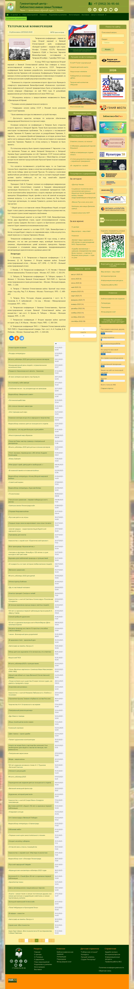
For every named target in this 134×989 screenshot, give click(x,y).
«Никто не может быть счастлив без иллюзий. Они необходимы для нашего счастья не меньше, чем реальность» (28, 748)
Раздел (104, 39)
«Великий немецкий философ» (20, 788)
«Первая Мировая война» (18, 511)
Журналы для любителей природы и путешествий (28, 558)
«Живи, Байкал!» (14, 459)
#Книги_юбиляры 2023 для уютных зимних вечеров (28, 359)
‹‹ (83, 329)
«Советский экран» (15, 482)
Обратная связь (105, 971)
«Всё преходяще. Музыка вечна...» (21, 546)
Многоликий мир (77, 107)
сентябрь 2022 (76, 321)
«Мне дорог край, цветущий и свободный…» (25, 465)
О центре (14, 15)
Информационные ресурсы (112, 280)
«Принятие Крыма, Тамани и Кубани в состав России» (29, 699)
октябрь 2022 (76, 317)
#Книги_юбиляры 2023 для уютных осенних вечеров (29, 447)
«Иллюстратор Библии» (17, 582)
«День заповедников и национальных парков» (26, 888)
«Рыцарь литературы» (16, 353)
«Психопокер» (14, 494)
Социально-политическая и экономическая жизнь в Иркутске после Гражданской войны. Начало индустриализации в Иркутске (84, 193)
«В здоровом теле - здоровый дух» (22, 640)
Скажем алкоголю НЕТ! (81, 213)
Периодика (105, 307)
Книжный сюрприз (15, 728)
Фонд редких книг (108, 312)
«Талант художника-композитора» (21, 740)
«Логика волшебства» (17, 400)
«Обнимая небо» (14, 829)
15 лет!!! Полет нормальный (80, 63)
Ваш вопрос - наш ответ (81, 231)
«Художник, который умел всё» (20, 794)
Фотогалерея (74, 15)
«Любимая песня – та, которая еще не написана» (27, 388)
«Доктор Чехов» (78, 184)
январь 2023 (76, 304)
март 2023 (75, 296)
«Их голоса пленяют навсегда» (20, 406)
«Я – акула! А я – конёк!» (82, 51)
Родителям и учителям (58, 15)
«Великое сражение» (16, 570)
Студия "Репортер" (88, 959)
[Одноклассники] (16, 338)
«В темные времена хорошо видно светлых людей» (28, 605)
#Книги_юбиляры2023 (17, 777)
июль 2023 (75, 279)
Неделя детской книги (79, 67)
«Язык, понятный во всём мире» (20, 722)
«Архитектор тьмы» (15, 882)
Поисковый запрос (109, 32)
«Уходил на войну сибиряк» (19, 841)
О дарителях (39, 959)
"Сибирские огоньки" (89, 952)
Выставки (85, 15)
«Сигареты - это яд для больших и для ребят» (26, 429)
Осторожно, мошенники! (16, 18)
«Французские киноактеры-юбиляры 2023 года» (27, 870)
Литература (105, 303)
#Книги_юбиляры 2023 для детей (21, 576)
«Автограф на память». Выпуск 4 (20, 919)
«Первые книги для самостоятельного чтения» (26, 835)
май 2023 (74, 287)
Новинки (43, 15)
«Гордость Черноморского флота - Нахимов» (26, 371)
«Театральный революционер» (20, 710)
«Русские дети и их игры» (18, 517)
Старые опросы (107, 388)
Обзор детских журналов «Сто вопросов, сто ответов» (29, 652)
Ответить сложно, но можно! (81, 141)
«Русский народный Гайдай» (19, 864)
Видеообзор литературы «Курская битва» (24, 488)
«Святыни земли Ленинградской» (21, 505)
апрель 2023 (76, 291)
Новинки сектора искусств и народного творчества (29, 418)
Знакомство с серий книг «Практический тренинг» (28, 541)
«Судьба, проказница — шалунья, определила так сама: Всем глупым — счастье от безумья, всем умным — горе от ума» (84, 253)
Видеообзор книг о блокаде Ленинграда (24, 859)
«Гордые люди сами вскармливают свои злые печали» (29, 523)
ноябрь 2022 (76, 313)
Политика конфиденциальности (111, 967)
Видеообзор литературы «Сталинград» (23, 823)
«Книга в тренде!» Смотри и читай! (21, 593)
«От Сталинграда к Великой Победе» (22, 818)
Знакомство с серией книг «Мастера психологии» (28, 853)
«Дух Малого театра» (16, 716)
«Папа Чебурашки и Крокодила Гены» (23, 907)
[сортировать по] (56, 344)
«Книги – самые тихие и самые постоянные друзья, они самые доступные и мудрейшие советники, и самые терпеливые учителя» (30, 896)
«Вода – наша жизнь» (16, 759)
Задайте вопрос (111, 952)
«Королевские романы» (17, 687)
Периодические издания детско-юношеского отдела (29, 783)
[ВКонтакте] (11, 338)
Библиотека (113, 116)
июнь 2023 (75, 283)
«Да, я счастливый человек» (19, 587)
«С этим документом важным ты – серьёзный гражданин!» (82, 160)
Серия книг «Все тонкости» (19, 925)
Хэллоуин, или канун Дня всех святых (83, 207)
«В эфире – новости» (16, 913)
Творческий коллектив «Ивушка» (79, 83)
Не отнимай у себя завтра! (18, 383)
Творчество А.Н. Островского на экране (24, 704)
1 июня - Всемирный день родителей (23, 634)
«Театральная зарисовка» (18, 753)
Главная (7, 15)
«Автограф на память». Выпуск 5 (20, 646)
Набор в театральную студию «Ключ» (81, 154)
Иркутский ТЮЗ (14, 658)
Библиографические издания (112, 299)
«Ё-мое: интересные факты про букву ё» (24, 377)
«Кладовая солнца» (15, 812)
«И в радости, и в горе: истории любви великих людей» (30, 564)
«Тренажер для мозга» (17, 535)
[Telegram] (21, 338)
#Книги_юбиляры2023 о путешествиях (23, 663)
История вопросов (108, 276)
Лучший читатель (87, 957)
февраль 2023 (76, 300)
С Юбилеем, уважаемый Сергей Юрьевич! (82, 147)
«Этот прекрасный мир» (17, 412)
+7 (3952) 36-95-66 (106, 3)
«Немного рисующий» (17, 771)
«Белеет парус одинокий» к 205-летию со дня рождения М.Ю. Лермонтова (83, 242)
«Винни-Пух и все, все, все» (82, 202)
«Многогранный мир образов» (20, 435)
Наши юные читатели (78, 71)
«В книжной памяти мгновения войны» (23, 470)
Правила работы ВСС (109, 285)
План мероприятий (30, 15)
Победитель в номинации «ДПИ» (80, 77)
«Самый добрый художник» (19, 617)
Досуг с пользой (97, 15)
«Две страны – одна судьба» (19, 734)
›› (83, 335)
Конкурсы (85, 954)
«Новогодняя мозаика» (17, 348)
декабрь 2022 (76, 308)
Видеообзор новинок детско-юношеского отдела (28, 424)
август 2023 (75, 274)
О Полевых (38, 957)
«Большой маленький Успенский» (21, 902)
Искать (108, 49)
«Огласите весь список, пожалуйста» (22, 847)
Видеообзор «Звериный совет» (20, 394)
